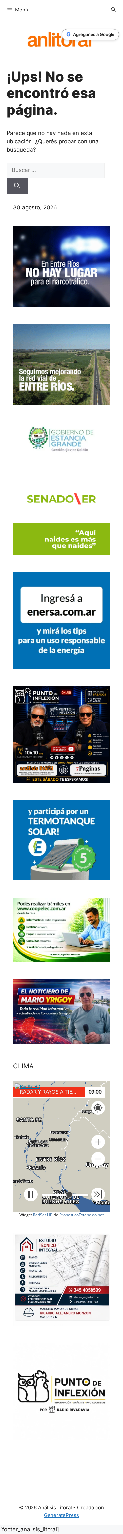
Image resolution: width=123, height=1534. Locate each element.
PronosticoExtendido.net (81, 1215)
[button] (98, 1142)
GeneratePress (61, 1515)
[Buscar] (17, 186)
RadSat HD (43, 1215)
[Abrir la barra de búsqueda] (113, 10)
